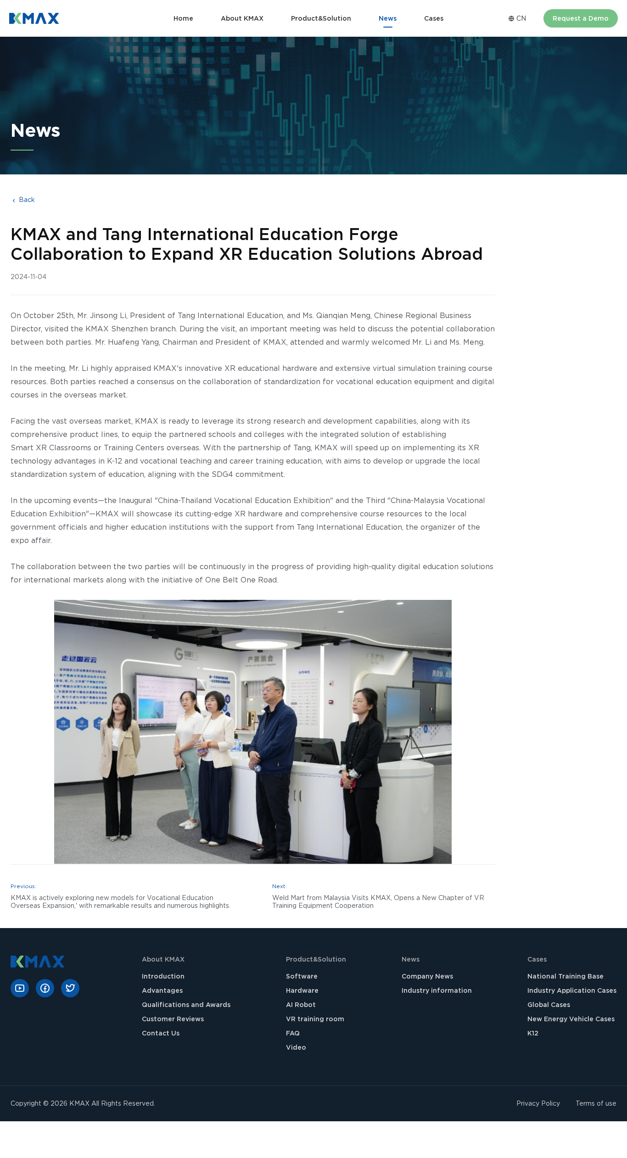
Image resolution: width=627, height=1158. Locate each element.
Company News (427, 976)
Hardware (302, 990)
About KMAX (242, 18)
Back (26, 199)
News (388, 18)
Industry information (437, 990)
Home (183, 18)
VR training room (315, 1019)
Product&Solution (321, 18)
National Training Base (565, 976)
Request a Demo (581, 18)
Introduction (163, 976)
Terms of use (596, 1103)
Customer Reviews (173, 1019)
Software (302, 976)
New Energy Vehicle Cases (571, 1019)
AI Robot (301, 1004)
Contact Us (160, 1033)
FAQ (293, 1033)
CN (520, 18)
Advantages (162, 990)
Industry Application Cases (571, 990)
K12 (532, 1033)
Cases (433, 18)
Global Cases (548, 1004)
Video (296, 1047)
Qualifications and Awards (186, 1004)
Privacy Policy (538, 1103)
